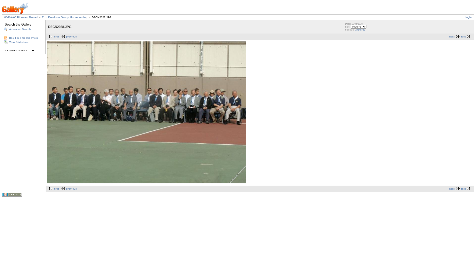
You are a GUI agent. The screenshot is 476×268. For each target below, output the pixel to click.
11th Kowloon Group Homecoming (65, 17)
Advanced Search (20, 29)
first (56, 36)
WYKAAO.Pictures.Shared (21, 17)
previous (71, 36)
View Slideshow (19, 42)
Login (468, 17)
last (463, 36)
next (451, 36)
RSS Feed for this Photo (23, 37)
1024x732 (360, 30)
